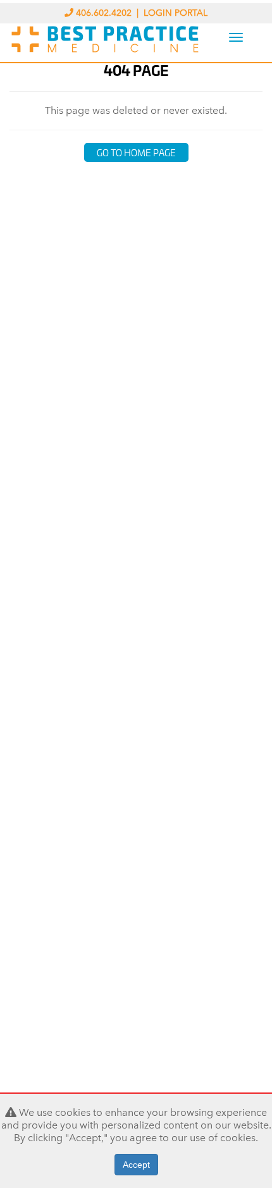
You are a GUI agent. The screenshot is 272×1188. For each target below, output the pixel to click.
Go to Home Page (136, 152)
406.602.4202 (103, 13)
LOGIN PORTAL (175, 13)
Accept (136, 1165)
